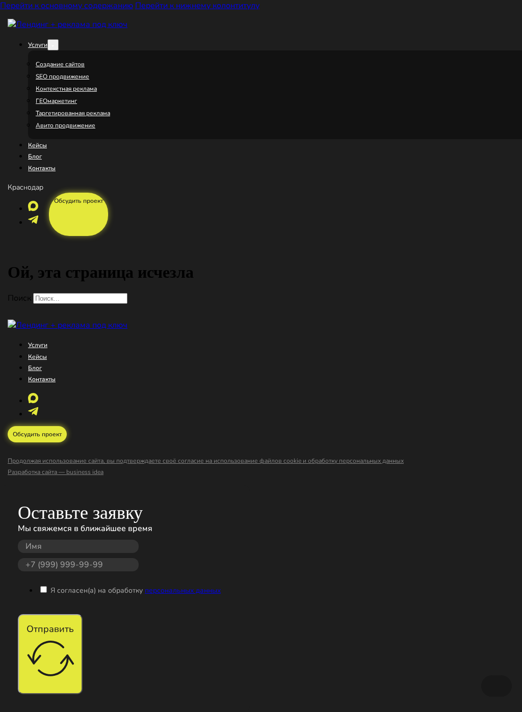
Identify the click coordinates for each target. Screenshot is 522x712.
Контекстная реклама (66, 89)
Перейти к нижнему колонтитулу (197, 5)
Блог (35, 156)
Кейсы (37, 145)
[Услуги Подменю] (53, 44)
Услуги (37, 45)
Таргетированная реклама (73, 113)
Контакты (42, 168)
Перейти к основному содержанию (66, 5)
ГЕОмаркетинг (56, 101)
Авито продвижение (65, 125)
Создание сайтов (60, 64)
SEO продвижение (62, 76)
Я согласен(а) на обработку (135, 590)
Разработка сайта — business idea (55, 472)
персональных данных (183, 590)
